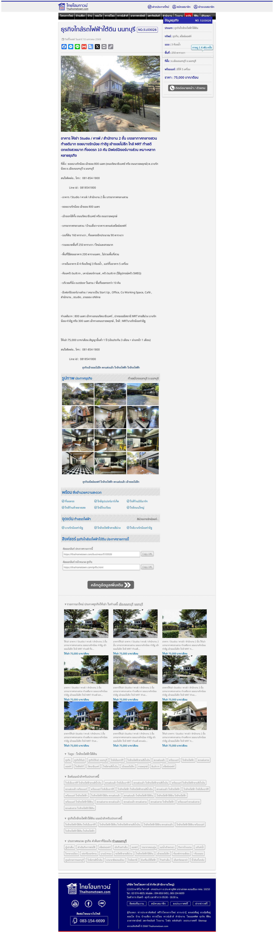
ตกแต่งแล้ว (159, 760)
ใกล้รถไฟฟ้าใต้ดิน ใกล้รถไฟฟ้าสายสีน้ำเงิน (120, 824)
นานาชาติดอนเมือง (115, 860)
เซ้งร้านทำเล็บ (121, 847)
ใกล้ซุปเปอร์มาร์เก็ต (108, 501)
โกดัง (168, 920)
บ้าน (90, 15)
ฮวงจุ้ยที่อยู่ (205, 912)
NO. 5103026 (203, 21)
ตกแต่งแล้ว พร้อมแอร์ (76, 789)
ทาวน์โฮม (110, 15)
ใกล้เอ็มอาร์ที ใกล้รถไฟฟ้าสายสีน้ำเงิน (83, 782)
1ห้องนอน (198, 853)
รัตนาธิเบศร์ (93, 766)
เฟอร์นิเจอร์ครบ (89, 853)
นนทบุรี (138, 604)
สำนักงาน (180, 916)
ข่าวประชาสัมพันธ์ (147, 912)
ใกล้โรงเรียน (104, 507)
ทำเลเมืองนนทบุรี (137, 378)
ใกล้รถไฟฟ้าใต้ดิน (144, 853)
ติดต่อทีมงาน (137, 903)
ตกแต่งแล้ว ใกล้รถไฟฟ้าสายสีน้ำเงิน (151, 782)
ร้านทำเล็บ (165, 860)
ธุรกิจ (176, 36)
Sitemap (202, 920)
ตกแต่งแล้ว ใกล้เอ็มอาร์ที (117, 782)
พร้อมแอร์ (174, 760)
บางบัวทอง (106, 853)
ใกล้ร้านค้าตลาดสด (75, 507)
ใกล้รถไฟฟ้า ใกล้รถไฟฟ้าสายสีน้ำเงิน (135, 789)
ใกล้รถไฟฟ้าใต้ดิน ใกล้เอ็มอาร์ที (80, 824)
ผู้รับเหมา (131, 912)
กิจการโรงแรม (185, 847)
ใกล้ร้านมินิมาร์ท (139, 501)
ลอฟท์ (68, 766)
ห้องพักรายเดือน (181, 853)
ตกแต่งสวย (203, 760)
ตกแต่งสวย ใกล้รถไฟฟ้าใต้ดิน (79, 808)
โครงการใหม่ (66, 15)
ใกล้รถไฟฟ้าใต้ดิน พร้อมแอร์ (190, 824)
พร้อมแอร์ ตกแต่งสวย (189, 801)
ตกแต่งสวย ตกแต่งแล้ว (108, 801)
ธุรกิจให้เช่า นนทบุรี (98, 760)
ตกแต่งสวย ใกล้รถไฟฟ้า (162, 801)
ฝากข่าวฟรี (201, 903)
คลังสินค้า (177, 920)
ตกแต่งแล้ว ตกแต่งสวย (135, 801)
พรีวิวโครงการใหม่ (166, 912)
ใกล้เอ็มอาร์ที (117, 760)
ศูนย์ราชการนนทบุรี (74, 860)
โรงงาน (160, 920)
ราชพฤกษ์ (141, 163)
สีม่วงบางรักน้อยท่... (148, 519)
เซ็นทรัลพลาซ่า (181, 860)
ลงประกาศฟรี (180, 903)
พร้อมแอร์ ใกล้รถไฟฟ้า (76, 795)
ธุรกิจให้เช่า (79, 760)
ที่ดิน (208, 916)
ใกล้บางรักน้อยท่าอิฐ (141, 527)
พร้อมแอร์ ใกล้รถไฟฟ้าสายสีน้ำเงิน (188, 782)
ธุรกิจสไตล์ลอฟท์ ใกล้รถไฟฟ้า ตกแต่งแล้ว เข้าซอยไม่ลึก (111, 482)
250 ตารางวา (178, 52)
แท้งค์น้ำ (200, 847)
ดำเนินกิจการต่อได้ (86, 847)
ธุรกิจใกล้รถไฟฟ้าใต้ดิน (186, 28)
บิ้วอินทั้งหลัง (198, 860)
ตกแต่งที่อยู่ (193, 912)
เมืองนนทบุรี (76, 168)
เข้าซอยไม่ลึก (128, 766)
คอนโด (98, 15)
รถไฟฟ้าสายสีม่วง (123, 853)
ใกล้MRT (79, 766)
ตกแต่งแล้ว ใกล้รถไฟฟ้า (168, 789)
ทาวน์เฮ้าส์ (122, 15)
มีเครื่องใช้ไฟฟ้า (148, 860)
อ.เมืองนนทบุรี (178, 61)
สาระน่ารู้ (181, 912)
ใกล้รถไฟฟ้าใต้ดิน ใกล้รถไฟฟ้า (171, 795)
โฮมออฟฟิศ (192, 916)
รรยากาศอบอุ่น (149, 847)
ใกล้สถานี (132, 860)
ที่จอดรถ (69, 501)
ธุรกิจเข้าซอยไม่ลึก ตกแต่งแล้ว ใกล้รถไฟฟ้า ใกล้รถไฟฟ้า (111, 367)
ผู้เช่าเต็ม (69, 847)
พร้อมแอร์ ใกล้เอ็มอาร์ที (102, 789)
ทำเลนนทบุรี (119, 841)
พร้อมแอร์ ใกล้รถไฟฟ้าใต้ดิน (79, 801)
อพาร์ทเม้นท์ (154, 15)
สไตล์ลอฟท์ (185, 36)
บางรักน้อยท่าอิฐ (74, 527)
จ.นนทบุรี (153, 378)
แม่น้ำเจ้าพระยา (167, 847)
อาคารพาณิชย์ (138, 15)
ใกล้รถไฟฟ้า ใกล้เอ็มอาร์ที (196, 789)
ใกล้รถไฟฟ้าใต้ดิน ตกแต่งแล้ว (105, 795)
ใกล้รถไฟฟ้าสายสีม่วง (109, 527)
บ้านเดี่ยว (80, 15)
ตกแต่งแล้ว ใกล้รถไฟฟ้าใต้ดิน (138, 795)
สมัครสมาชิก (183, 7)
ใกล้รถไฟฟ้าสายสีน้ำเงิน (138, 760)
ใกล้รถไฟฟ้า (188, 760)
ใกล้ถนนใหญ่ (137, 507)
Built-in (155, 766)
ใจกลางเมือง (71, 853)
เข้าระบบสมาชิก (206, 7)
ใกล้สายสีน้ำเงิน (110, 766)
